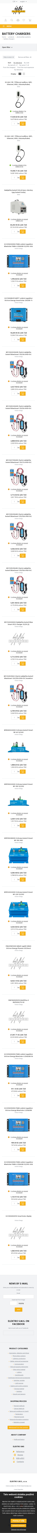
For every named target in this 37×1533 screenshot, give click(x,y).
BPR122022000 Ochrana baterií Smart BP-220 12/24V (18, 893)
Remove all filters (23, 57)
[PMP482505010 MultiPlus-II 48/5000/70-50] (18, 1017)
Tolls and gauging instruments (19, 1367)
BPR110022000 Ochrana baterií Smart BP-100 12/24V (18, 785)
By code (26, 63)
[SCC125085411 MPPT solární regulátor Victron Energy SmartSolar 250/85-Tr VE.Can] (18, 315)
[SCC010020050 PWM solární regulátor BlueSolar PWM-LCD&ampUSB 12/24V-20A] (18, 1179)
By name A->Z (12, 65)
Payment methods (19, 1406)
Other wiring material (19, 1369)
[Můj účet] (5, 20)
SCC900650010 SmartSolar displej (18, 1216)
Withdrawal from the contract (18, 1427)
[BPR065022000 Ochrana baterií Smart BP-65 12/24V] (18, 747)
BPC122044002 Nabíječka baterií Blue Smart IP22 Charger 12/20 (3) (18, 623)
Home (4, 37)
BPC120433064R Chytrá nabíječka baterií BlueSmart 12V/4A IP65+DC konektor (18, 354)
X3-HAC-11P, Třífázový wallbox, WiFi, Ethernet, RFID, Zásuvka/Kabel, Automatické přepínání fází (18, 84)
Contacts (20, 1462)
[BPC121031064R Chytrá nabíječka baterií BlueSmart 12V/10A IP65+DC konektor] (18, 531)
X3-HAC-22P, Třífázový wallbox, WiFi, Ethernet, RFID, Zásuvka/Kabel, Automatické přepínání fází (18, 138)
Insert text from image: (18, 1300)
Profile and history (19, 1439)
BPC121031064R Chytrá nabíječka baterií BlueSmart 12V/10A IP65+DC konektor (18, 516)
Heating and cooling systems (19, 1386)
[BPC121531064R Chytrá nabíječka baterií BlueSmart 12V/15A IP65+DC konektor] (18, 585)
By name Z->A (24, 65)
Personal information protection (19, 1419)
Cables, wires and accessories (19, 1361)
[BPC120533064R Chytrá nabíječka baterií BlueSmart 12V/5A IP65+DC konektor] (18, 423)
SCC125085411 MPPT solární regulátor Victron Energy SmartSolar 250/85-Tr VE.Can (18, 300)
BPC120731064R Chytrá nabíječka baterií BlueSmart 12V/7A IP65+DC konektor (18, 462)
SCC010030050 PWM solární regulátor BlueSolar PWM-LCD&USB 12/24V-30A (18, 245)
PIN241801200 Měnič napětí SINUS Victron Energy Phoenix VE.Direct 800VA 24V (18, 948)
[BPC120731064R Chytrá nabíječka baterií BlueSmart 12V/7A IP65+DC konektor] (18, 477)
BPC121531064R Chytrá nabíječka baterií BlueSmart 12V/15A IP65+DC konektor (18, 570)
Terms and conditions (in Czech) (19, 1411)
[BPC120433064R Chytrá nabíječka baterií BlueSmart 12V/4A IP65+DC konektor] (18, 369)
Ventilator (19, 1391)
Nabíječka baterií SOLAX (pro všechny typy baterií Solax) (18, 191)
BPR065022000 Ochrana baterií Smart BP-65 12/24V (18, 731)
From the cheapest (9, 67)
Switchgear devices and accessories (19, 1378)
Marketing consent (19, 1422)
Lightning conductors (19, 1358)
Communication (19, 1364)
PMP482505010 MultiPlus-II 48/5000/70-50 (18, 1001)
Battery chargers (9, 39)
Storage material (19, 1389)
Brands (20, 1455)
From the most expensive (25, 67)
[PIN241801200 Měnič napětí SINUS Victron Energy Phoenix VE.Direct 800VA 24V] (18, 963)
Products (11, 37)
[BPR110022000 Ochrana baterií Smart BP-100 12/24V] (18, 801)
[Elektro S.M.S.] (18, 10)
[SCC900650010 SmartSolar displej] (18, 1233)
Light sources (19, 1383)
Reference (20, 1452)
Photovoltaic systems (24, 37)
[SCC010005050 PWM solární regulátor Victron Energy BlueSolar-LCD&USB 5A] (18, 1071)
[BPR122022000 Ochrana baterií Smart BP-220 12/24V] (18, 909)
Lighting (19, 1372)
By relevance (18, 63)
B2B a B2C (20, 1458)
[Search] (11, 20)
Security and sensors (19, 1394)
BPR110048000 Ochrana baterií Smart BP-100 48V (18, 839)
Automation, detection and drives (19, 1353)
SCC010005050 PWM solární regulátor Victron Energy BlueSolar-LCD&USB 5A (18, 1055)
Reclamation (19, 1414)
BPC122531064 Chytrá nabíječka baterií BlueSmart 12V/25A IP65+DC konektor (18, 677)
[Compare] (18, 20)
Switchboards (19, 1375)
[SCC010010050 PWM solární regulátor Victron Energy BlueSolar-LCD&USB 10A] (18, 1125)
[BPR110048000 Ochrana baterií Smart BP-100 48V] (18, 855)
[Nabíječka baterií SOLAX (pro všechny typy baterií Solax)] (18, 207)
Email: (18, 1293)
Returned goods (19, 1417)
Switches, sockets (19, 1380)
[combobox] (15, 1)
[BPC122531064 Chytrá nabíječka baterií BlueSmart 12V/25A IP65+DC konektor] (18, 693)
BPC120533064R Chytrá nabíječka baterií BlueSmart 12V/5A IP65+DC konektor (18, 408)
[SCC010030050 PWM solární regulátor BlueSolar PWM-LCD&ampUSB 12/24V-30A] (18, 261)
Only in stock (8, 57)
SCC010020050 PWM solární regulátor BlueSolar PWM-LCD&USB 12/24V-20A (18, 1163)
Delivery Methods (19, 1408)
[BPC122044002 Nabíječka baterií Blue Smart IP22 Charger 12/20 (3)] (18, 639)
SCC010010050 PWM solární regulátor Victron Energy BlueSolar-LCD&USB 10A (18, 1110)
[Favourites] (24, 20)
